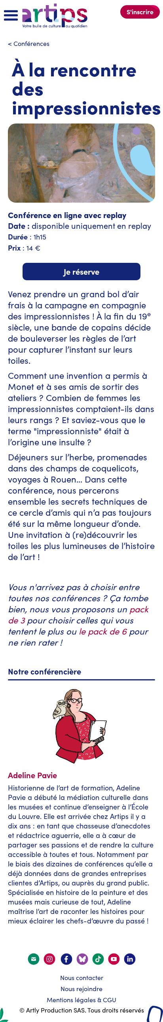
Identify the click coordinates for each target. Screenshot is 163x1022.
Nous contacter (81, 977)
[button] (11, 16)
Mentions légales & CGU (81, 999)
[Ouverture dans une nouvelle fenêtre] (50, 959)
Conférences (31, 43)
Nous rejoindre (81, 988)
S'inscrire (140, 11)
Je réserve (81, 271)
